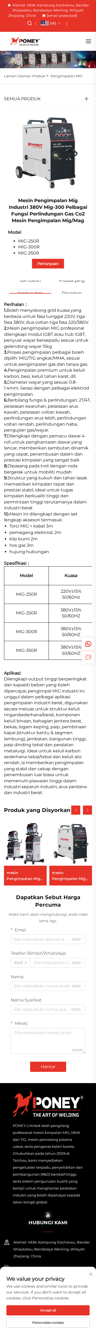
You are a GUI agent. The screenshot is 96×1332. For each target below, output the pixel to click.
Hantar (48, 1066)
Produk (38, 76)
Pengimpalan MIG (67, 76)
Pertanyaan (48, 263)
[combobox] (20, 963)
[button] (75, 810)
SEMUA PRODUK (22, 98)
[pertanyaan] (88, 656)
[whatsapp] (88, 644)
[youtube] (48, 1215)
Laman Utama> (17, 76)
